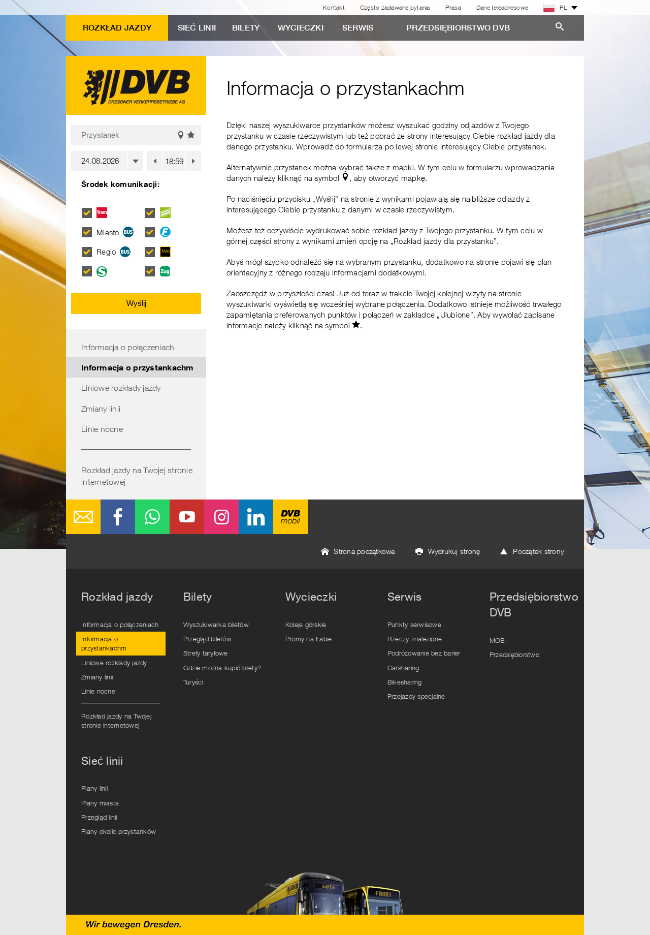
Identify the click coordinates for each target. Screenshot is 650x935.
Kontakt (334, 7)
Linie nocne (102, 428)
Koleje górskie (306, 624)
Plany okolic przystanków (118, 831)
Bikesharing (404, 682)
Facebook (118, 517)
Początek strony (538, 551)
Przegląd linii (99, 817)
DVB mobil (290, 517)
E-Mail (83, 517)
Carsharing (403, 668)
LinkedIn (256, 517)
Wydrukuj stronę (454, 551)
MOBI (498, 640)
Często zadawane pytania (395, 7)
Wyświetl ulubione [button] (191, 135)
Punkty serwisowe (414, 624)
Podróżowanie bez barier (424, 653)
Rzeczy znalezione (414, 639)
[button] (154, 161)
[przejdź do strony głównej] (136, 85)
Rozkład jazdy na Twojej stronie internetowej (136, 475)
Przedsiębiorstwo (514, 654)
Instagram (221, 517)
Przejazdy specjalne (416, 696)
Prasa (453, 7)
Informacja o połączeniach (127, 347)
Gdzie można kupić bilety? (222, 668)
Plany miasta (100, 803)
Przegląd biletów (207, 639)
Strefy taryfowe (205, 653)
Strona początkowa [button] (364, 551)
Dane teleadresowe (502, 7)
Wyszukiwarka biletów (216, 624)
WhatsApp (152, 517)
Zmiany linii (100, 408)
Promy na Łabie (308, 639)
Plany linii (94, 788)
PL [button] (563, 7)
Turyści (193, 682)
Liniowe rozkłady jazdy (121, 387)
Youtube (187, 517)
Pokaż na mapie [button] (181, 135)
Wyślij (136, 303)
